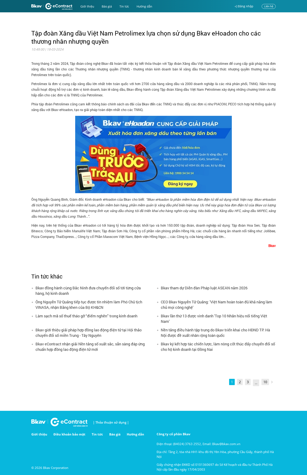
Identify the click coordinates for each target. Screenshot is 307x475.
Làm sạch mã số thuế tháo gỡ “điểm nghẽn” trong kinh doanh (86, 315)
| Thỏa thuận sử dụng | (111, 422)
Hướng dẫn (144, 6)
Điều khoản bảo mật (69, 434)
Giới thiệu (87, 6)
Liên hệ (268, 6)
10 (265, 382)
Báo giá (107, 6)
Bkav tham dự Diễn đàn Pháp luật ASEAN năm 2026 (204, 287)
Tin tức (124, 6)
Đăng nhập (245, 6)
